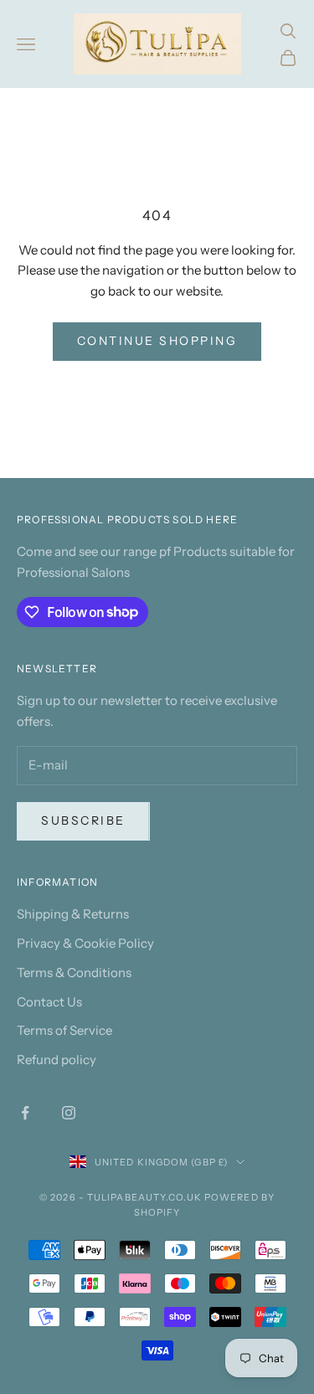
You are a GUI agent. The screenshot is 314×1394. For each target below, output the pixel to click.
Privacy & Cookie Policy (85, 943)
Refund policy (56, 1059)
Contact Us (49, 1002)
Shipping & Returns (73, 914)
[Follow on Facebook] (25, 1112)
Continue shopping (157, 340)
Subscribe (83, 820)
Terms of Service (64, 1030)
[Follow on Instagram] (68, 1112)
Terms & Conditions (74, 972)
